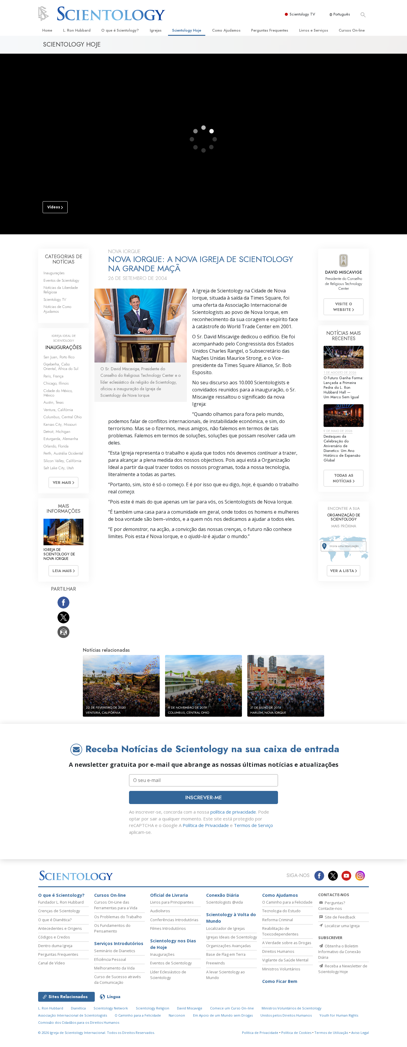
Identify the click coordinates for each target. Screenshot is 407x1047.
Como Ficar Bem (279, 981)
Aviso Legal (360, 1032)
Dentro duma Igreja (55, 945)
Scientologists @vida (224, 902)
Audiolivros (160, 910)
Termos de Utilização (331, 1032)
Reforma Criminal (277, 919)
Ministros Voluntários (281, 969)
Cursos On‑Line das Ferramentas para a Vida (115, 904)
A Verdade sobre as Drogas (286, 942)
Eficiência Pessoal (110, 959)
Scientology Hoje (186, 30)
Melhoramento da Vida (114, 968)
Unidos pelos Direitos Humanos (286, 1015)
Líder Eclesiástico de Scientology (168, 974)
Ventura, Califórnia (58, 410)
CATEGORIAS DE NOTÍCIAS (63, 259)
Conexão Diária (222, 895)
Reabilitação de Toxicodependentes (280, 931)
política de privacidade (233, 812)
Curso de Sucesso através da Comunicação (117, 979)
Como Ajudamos (226, 30)
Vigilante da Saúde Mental (285, 960)
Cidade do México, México (58, 393)
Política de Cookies (296, 1032)
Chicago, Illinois (56, 383)
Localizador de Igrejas (225, 928)
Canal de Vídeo (51, 963)
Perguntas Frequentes (269, 30)
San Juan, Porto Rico (59, 357)
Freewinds (215, 963)
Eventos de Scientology (61, 280)
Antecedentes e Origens (60, 928)
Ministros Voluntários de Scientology (291, 1008)
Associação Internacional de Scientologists (72, 1015)
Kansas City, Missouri (60, 424)
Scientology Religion (152, 1008)
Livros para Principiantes (172, 902)
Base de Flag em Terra (226, 954)
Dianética (78, 1008)
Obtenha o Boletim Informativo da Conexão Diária (339, 951)
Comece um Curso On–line (232, 1008)
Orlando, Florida (56, 446)
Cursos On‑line (352, 30)
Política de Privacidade (206, 825)
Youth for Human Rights (338, 1015)
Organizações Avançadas (228, 945)
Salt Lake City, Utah (59, 468)
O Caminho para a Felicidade (287, 902)
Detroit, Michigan (57, 431)
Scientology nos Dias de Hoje (173, 944)
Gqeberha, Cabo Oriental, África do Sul (61, 366)
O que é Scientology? (120, 30)
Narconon (177, 1015)
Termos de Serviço (253, 825)
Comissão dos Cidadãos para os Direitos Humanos (78, 1022)
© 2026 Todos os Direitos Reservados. (96, 1032)
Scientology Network (111, 1008)
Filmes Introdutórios (168, 928)
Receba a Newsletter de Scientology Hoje (342, 968)
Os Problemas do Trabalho (118, 916)
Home (47, 30)
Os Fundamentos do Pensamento (112, 928)
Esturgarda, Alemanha (61, 439)
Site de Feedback (339, 917)
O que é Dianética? (55, 919)
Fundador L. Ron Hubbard (61, 902)
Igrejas (155, 30)
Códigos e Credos (54, 937)
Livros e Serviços (313, 30)
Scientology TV (302, 14)
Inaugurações (54, 273)
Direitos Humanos (278, 951)
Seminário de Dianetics (114, 950)
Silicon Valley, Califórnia (62, 461)
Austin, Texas (53, 402)
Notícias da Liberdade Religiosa (61, 290)
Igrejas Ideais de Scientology (231, 937)
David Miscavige (189, 1008)
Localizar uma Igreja (342, 925)
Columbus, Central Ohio (63, 417)
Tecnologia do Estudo (281, 910)
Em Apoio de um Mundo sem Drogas (223, 1015)
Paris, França (53, 376)
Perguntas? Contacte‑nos (331, 905)
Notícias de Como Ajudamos (57, 309)
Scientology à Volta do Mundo (231, 918)
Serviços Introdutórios (118, 943)
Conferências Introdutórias (174, 919)
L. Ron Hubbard (77, 30)
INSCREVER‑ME (203, 797)
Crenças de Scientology (59, 910)
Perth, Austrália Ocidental (63, 453)
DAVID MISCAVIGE (343, 272)
